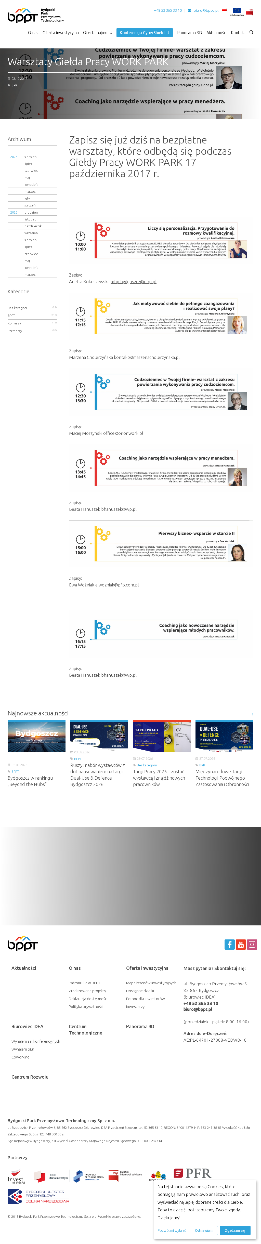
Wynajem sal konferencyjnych (35, 1041)
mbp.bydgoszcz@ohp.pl (133, 281)
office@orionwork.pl (123, 433)
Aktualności (216, 32)
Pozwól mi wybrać (172, 1230)
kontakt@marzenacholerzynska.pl (147, 357)
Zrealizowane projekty (87, 991)
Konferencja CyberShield (142, 32)
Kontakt (238, 32)
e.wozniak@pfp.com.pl (117, 584)
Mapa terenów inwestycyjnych (151, 983)
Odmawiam (204, 1230)
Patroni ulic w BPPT (84, 983)
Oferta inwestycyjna (61, 32)
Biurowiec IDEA (27, 1026)
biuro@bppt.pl (206, 10)
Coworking (20, 1057)
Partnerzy (15, 331)
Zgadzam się (235, 1230)
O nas (33, 32)
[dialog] (205, 1209)
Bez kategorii (18, 308)
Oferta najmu (95, 32)
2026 (13, 157)
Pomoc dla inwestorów (145, 999)
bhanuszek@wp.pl (119, 509)
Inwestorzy (135, 1006)
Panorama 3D (189, 32)
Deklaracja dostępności (88, 999)
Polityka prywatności (86, 1006)
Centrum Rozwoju (29, 1076)
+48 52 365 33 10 (168, 10)
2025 (13, 212)
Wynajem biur (22, 1049)
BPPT (15, 85)
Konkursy (14, 323)
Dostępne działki (140, 991)
